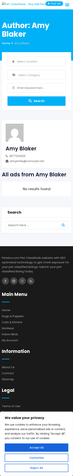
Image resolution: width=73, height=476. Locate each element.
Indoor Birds (10, 334)
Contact (8, 373)
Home (6, 310)
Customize (36, 458)
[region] (36, 444)
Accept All (37, 447)
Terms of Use (11, 406)
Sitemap (8, 379)
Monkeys (8, 328)
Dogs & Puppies (13, 316)
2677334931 (17, 156)
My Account (10, 340)
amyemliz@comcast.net (27, 161)
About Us (8, 367)
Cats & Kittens (12, 322)
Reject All (36, 468)
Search (39, 101)
